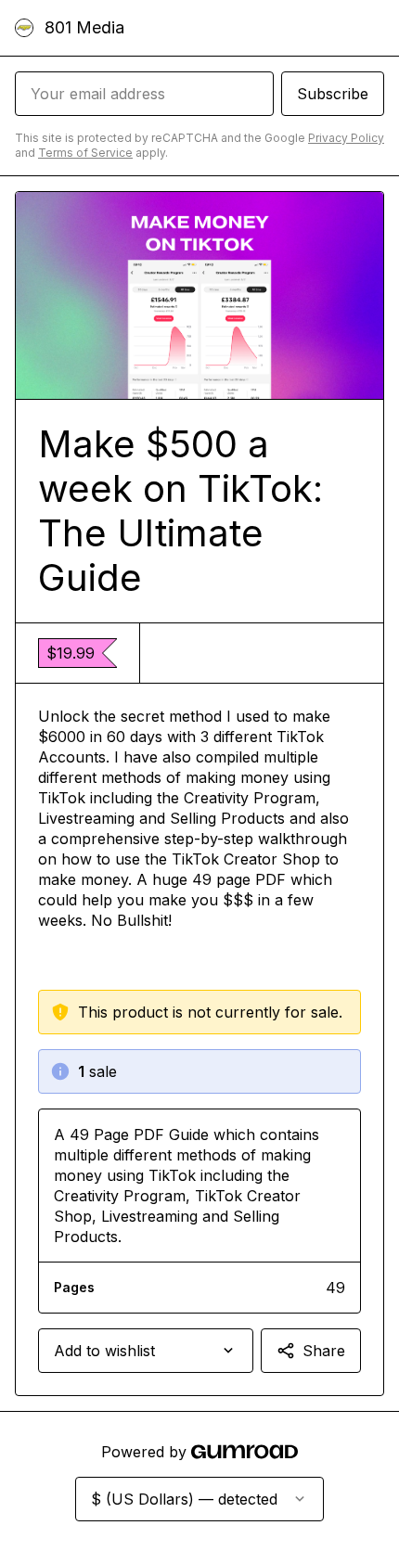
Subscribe (332, 93)
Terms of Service (85, 153)
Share (323, 1350)
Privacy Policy (346, 138)
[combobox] (145, 1350)
